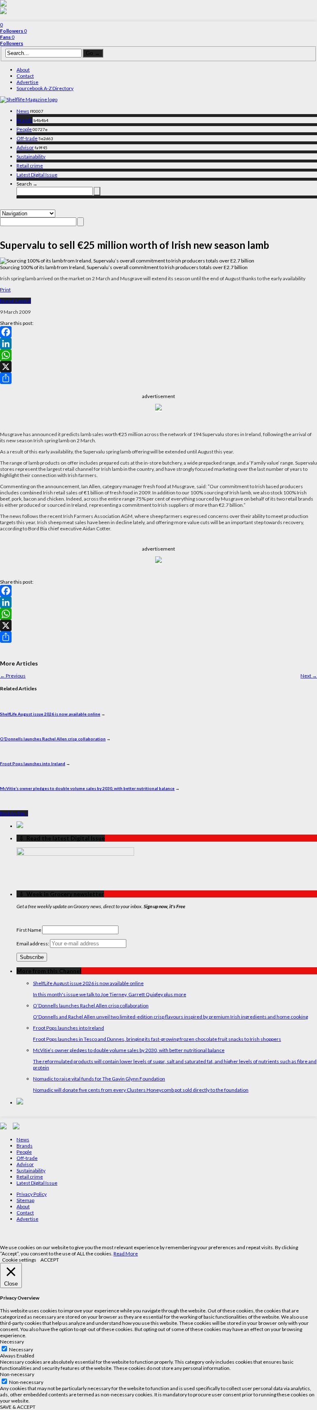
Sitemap (25, 1200)
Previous (13, 676)
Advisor (25, 147)
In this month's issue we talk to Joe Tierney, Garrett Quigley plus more (109, 994)
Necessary (21, 1349)
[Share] (158, 378)
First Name (29, 930)
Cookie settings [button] (19, 1260)
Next (308, 676)
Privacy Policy (32, 1194)
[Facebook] (158, 332)
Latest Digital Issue (37, 175)
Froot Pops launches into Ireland (32, 763)
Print (5, 289)
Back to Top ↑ (14, 813)
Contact (25, 76)
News (23, 111)
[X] (158, 366)
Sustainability (31, 156)
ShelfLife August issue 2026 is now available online (50, 713)
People (24, 129)
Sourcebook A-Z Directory (45, 88)
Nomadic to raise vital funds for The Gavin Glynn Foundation (99, 1079)
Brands (25, 120)
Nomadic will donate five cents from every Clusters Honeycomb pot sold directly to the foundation (140, 1090)
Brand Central (15, 301)
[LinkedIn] (158, 343)
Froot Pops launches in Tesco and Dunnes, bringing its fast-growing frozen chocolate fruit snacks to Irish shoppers (157, 1039)
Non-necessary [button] (17, 1374)
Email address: (33, 943)
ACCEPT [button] (49, 1260)
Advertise (27, 82)
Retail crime (30, 165)
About (23, 70)
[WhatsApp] (158, 355)
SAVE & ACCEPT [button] (17, 1407)
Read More (126, 1253)
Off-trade (27, 138)
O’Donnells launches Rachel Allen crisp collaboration (53, 738)
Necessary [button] (12, 1341)
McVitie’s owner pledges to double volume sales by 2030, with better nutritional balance (87, 788)
